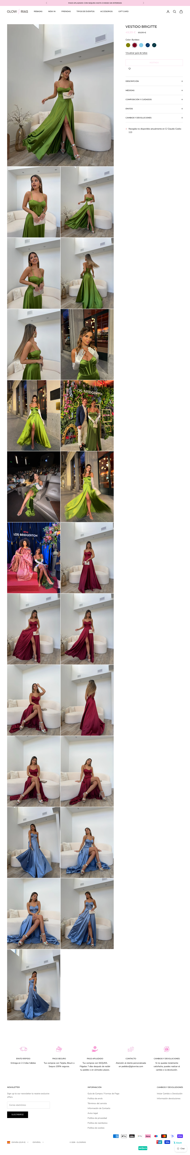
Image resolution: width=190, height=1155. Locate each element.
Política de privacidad (97, 1118)
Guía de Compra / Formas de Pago (103, 1093)
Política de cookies (96, 1127)
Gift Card (123, 11)
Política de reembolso (97, 1123)
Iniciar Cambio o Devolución (169, 1093)
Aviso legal (93, 1113)
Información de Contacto (99, 1108)
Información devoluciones (168, 1098)
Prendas (66, 11)
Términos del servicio (97, 1103)
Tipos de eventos (85, 11)
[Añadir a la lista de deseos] (130, 69)
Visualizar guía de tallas (136, 53)
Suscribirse (17, 1114)
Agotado (154, 62)
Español (37, 1142)
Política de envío (95, 1098)
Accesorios (106, 11)
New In (52, 11)
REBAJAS (38, 11)
